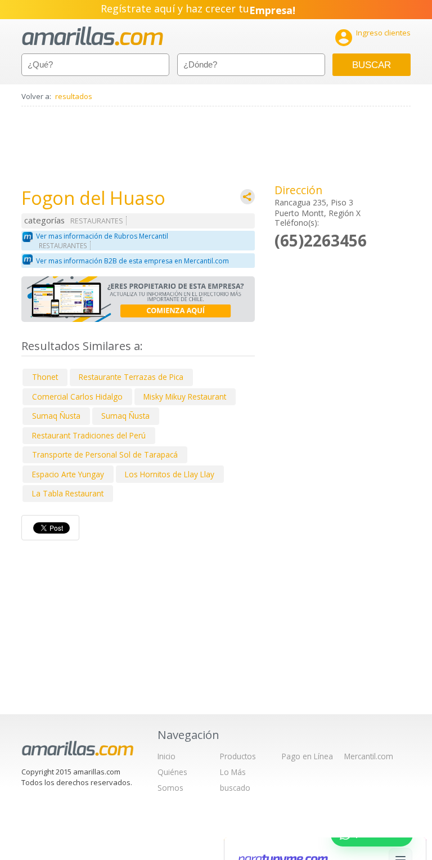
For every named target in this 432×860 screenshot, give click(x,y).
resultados (73, 96)
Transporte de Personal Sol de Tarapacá (105, 454)
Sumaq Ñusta (56, 415)
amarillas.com (92, 36)
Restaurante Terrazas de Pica (131, 376)
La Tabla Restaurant (68, 493)
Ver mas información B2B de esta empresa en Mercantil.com (132, 261)
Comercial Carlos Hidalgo (77, 396)
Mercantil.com (368, 756)
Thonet (45, 376)
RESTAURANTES (96, 221)
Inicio (167, 756)
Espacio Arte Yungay (68, 474)
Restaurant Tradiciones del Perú (89, 435)
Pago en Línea (307, 756)
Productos (238, 756)
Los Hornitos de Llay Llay (169, 474)
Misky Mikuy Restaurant (184, 396)
